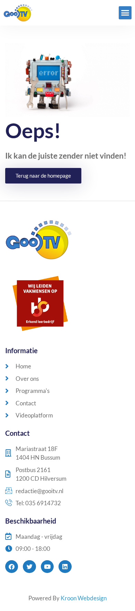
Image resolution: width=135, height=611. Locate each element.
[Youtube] (47, 566)
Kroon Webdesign (84, 598)
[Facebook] (11, 566)
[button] (125, 12)
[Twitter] (29, 566)
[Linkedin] (64, 566)
